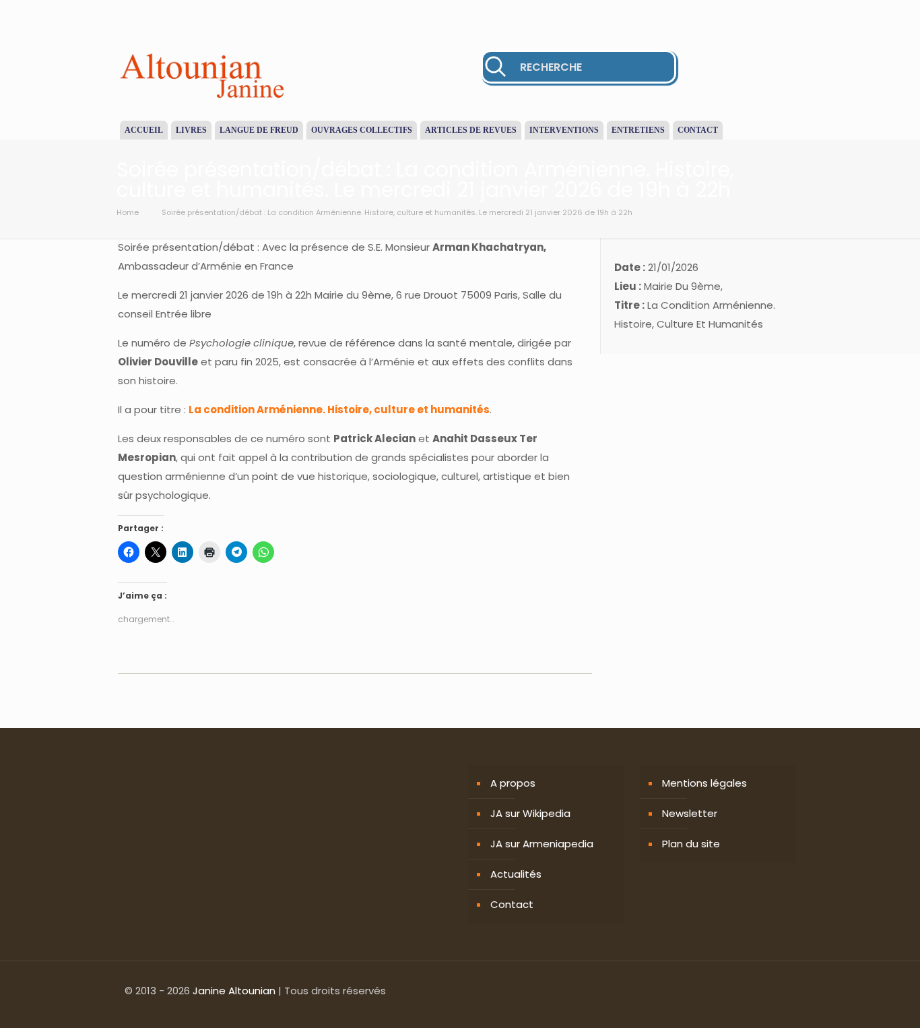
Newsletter (689, 813)
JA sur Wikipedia (530, 813)
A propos (512, 783)
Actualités (515, 874)
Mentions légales (704, 783)
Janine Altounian (234, 991)
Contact (511, 904)
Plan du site (691, 844)
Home (128, 212)
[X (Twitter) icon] (763, 991)
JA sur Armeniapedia (541, 844)
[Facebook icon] (749, 991)
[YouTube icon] (777, 991)
